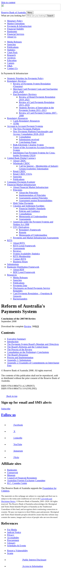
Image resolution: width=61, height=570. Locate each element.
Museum (11, 475)
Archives (11, 57)
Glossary (11, 543)
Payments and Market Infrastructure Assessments (36, 237)
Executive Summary (16, 339)
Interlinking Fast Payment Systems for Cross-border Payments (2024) (34, 154)
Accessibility (13, 537)
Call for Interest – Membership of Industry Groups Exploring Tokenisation (38, 167)
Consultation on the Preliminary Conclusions (28, 352)
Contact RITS (19, 259)
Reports (22, 232)
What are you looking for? (13, 15)
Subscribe (5, 408)
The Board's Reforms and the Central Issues (27, 347)
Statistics (11, 50)
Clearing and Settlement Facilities (28, 206)
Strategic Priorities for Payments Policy (25, 78)
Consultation (25, 137)
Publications (13, 47)
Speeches (11, 44)
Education (12, 60)
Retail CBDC (19, 171)
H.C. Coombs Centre (17, 483)
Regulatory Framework (30, 230)
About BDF (18, 269)
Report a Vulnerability (17, 550)
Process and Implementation (20, 357)
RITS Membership (21, 256)
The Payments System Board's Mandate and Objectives (33, 344)
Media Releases (14, 42)
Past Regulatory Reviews (25, 94)
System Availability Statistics (26, 253)
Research (11, 55)
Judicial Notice (14, 532)
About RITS (19, 243)
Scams (10, 553)
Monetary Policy (15, 21)
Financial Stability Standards (32, 208)
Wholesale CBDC (21, 163)
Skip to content (8, 2)
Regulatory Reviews (16, 81)
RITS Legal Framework (24, 245)
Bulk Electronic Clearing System (28, 145)
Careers (10, 63)
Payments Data (20, 285)
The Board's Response (17, 355)
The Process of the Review (19, 349)
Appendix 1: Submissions (19, 360)
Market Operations (16, 23)
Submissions (13, 264)
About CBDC (19, 160)
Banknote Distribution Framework (23, 267)
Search (50, 16)
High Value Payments (23, 203)
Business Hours (20, 261)
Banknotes (12, 31)
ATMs (16, 123)
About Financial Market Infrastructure (30, 187)
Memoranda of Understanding (33, 216)
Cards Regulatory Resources (26, 121)
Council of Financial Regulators (22, 478)
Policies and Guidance (29, 211)
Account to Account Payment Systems (25, 126)
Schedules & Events (16, 545)
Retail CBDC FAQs (22, 174)
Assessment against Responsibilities (35, 200)
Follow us (8, 415)
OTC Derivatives (21, 227)
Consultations (25, 214)
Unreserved (12, 472)
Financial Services (15, 34)
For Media (12, 529)
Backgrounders (20, 299)
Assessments (25, 219)
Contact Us (12, 68)
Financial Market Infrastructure (21, 184)
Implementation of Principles (32, 195)
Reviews (17, 251)
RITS (9, 240)
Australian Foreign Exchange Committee (26, 480)
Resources (12, 275)
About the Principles (28, 192)
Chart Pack (12, 52)
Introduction (13, 341)
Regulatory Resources (17, 118)
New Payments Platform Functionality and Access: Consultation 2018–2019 (33, 132)
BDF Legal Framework (24, 272)
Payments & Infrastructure (19, 26)
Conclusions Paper (27, 142)
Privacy (10, 535)
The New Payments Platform (26, 129)
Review (27, 326)
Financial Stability (15, 29)
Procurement (13, 540)
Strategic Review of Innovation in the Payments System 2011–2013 (36, 109)
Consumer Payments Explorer (21, 182)
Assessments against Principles (33, 198)
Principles (17, 190)
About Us (11, 37)
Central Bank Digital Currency (21, 158)
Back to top (11, 396)
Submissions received (29, 139)
